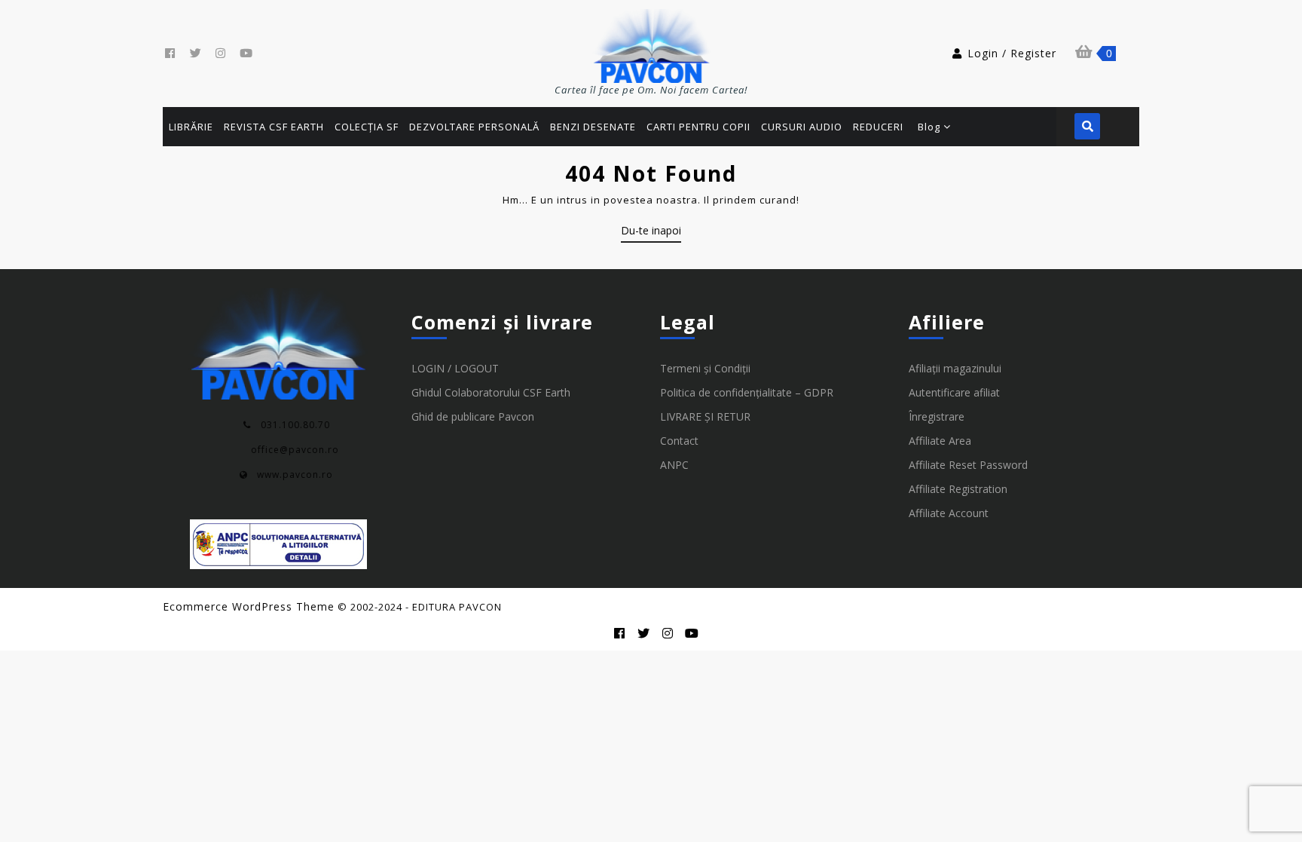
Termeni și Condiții (705, 368)
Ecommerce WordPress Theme (249, 606)
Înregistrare (936, 416)
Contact (679, 440)
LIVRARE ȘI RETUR (705, 416)
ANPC (674, 465)
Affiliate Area (940, 440)
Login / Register (1011, 53)
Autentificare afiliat (954, 392)
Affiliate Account (949, 513)
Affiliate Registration (958, 489)
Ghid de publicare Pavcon (472, 416)
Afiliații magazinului (955, 368)
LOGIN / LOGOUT (455, 368)
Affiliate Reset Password (968, 465)
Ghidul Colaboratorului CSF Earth (490, 392)
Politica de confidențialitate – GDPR (746, 392)
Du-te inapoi (651, 233)
